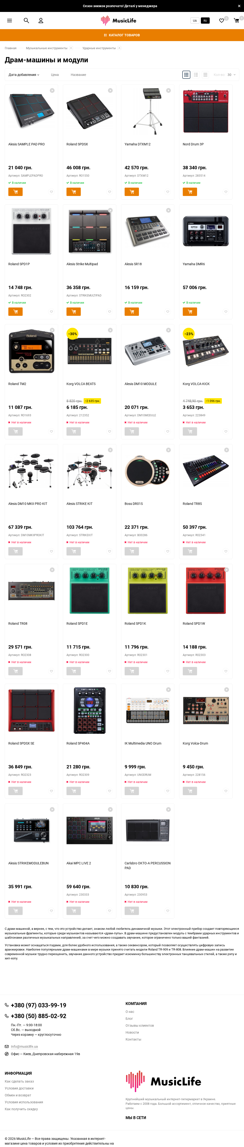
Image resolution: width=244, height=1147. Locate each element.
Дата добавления (22, 74)
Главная (10, 48)
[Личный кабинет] (41, 20)
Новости (132, 1032)
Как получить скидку (21, 1109)
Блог (129, 1018)
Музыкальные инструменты (46, 48)
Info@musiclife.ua (24, 1046)
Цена (55, 74)
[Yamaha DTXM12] (148, 111)
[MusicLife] (182, 1081)
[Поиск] (26, 20)
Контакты (133, 1039)
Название (78, 74)
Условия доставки (19, 1088)
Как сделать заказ (19, 1081)
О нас (130, 1011)
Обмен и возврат (18, 1095)
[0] (236, 20)
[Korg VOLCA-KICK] (206, 351)
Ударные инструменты (99, 48)
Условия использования (24, 1102)
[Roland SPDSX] (89, 111)
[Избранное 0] (221, 20)
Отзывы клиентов (140, 1025)
